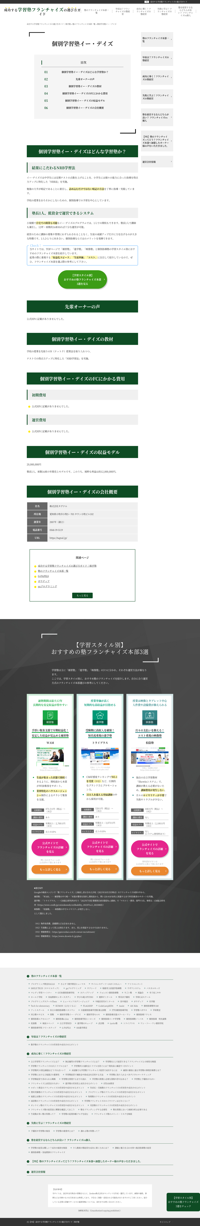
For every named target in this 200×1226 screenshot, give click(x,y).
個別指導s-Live (62, 1018)
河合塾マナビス (37, 1014)
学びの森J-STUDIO (85, 997)
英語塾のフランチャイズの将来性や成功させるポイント (114, 1105)
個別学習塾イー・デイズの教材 (85, 86)
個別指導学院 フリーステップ (43, 1027)
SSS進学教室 (81, 1027)
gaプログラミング (47, 586)
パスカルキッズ (153, 988)
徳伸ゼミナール (105, 997)
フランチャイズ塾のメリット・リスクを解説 (113, 1113)
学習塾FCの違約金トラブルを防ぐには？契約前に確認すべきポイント (104, 1065)
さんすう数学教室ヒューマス (73, 983)
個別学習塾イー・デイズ (70, 1014)
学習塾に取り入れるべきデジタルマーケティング (130, 1074)
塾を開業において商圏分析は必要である (130, 1109)
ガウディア (44, 581)
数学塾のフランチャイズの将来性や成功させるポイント (54, 1044)
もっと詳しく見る (50, 869)
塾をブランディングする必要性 (94, 1109)
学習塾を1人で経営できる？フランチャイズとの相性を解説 (130, 1061)
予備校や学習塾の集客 (40, 1130)
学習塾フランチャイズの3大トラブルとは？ (49, 1065)
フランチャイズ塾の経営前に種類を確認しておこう (53, 1109)
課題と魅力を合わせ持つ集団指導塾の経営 (133, 1147)
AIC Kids (134, 1005)
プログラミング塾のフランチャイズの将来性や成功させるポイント (116, 1092)
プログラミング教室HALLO (43, 983)
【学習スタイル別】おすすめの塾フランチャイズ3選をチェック (183, 1202)
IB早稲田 (124, 1001)
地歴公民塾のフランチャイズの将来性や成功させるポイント (56, 1096)
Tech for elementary (40, 1005)
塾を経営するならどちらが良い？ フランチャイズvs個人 (185, 11)
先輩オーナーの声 (85, 79)
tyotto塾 (113, 1023)
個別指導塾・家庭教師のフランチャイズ (48, 1152)
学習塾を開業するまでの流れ (73, 1079)
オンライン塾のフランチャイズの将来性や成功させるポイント (57, 1105)
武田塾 (101, 1023)
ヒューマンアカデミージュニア (76, 1001)
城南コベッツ (48, 1023)
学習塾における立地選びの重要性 (45, 1074)
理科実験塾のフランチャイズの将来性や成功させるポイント (56, 1092)
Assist (121, 1005)
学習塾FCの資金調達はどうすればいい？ (48, 1070)
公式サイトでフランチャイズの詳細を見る (50, 847)
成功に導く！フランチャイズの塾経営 (143, 11)
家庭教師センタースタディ (59, 997)
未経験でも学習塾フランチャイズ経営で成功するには (94, 1070)
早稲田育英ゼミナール (104, 1001)
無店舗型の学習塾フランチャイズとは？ (82, 1061)
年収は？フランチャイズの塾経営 (123, 11)
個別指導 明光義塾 (157, 1018)
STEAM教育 (109, 1083)
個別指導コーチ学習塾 (110, 1018)
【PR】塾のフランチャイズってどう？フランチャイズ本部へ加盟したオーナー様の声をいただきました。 (155, 141)
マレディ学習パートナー (41, 992)
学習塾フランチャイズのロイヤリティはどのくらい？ (107, 1100)
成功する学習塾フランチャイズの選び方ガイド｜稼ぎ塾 (67, 565)
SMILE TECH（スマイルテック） (45, 988)
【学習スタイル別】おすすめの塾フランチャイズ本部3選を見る (82, 279)
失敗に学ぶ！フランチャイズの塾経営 (164, 11)
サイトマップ (165, 1222)
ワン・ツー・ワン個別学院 (152, 1023)
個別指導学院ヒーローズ (85, 1018)
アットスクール (37, 1010)
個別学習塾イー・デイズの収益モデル (85, 100)
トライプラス (129, 1023)
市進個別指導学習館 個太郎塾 (93, 1010)
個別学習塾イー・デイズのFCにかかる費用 (85, 93)
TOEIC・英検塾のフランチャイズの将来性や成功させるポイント (118, 1087)
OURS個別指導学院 (66, 992)
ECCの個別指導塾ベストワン (62, 1010)
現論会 (140, 992)
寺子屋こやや (155, 992)
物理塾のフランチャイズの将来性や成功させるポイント (112, 1096)
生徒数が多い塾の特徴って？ (43, 1113)
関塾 (52, 1014)
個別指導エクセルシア (40, 1018)
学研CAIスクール (143, 997)
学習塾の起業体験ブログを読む (74, 1113)
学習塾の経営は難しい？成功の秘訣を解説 (49, 1147)
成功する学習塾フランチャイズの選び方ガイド (168, 1)
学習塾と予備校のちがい (144, 1079)
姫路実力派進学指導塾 (112, 988)
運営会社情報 (149, 161)
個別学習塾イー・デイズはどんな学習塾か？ (85, 72)
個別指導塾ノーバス (134, 1018)
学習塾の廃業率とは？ (65, 1130)
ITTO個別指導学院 (120, 1010)
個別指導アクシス (144, 1014)
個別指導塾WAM (151, 1005)
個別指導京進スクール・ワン (118, 1014)
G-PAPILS (43, 576)
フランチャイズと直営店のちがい (45, 1083)
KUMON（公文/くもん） (66, 1005)
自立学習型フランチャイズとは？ (45, 1061)
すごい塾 (128, 992)
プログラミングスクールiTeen (44, 1001)
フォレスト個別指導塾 (108, 992)
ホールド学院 (36, 997)
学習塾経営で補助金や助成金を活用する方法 (84, 1074)
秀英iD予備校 (124, 997)
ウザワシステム (134, 988)
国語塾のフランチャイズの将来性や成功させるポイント (54, 1100)
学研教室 (156, 1010)
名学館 (152, 1001)
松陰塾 (34, 1023)
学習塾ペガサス (140, 1010)
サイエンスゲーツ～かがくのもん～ (106, 983)
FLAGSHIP (88, 1005)
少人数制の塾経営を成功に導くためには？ (91, 1147)
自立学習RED (65, 1023)
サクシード (92, 988)
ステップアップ (87, 992)
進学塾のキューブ (85, 1023)
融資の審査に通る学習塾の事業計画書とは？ (142, 1070)
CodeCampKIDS (106, 1005)
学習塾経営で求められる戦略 (43, 1079)
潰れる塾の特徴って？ (90, 1130)
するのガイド (42, 12)
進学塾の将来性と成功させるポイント (81, 1083)
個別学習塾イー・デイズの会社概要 (85, 107)
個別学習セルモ (93, 1014)
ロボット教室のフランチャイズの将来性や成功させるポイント (57, 1087)
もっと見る (82, 595)
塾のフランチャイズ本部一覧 (96, 11)
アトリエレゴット (135, 983)
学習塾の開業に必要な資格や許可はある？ (110, 1079)
